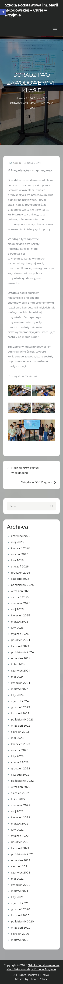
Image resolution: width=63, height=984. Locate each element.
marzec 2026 (19, 554)
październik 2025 (22, 585)
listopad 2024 (20, 646)
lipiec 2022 (18, 799)
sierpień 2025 (20, 597)
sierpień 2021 (20, 866)
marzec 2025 (19, 621)
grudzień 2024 (20, 640)
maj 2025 (17, 609)
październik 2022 (22, 780)
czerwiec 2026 (20, 536)
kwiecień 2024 (20, 682)
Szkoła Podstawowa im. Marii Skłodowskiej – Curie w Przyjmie (31, 10)
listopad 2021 (20, 848)
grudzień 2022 (20, 768)
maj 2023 (17, 738)
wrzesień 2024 (20, 658)
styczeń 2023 (20, 762)
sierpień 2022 (20, 793)
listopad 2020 (20, 915)
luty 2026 (17, 560)
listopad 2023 (20, 713)
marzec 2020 (19, 940)
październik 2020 (22, 921)
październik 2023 (22, 719)
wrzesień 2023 (20, 725)
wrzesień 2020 (20, 927)
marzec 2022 (19, 823)
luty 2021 (17, 897)
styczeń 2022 (20, 835)
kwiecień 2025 (20, 615)
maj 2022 (17, 811)
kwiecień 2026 (20, 548)
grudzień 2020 (20, 909)
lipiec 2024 (18, 664)
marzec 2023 (19, 750)
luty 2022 (17, 829)
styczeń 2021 (20, 903)
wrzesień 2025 (20, 591)
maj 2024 (17, 676)
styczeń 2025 (20, 633)
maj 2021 (17, 878)
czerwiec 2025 (20, 603)
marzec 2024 (19, 689)
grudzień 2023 (20, 707)
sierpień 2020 (20, 933)
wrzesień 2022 (20, 786)
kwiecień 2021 (20, 884)
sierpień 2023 (20, 731)
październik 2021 (22, 854)
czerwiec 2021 (20, 872)
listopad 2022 (20, 774)
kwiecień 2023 (20, 744)
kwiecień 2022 (20, 817)
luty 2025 (17, 627)
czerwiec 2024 (20, 670)
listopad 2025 (20, 578)
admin (17, 163)
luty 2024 (17, 695)
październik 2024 (22, 652)
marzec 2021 (19, 891)
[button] (3, 12)
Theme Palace (38, 979)
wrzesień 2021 (20, 860)
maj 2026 (17, 542)
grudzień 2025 (20, 572)
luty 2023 (17, 756)
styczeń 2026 (20, 566)
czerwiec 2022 (20, 805)
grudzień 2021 (20, 842)
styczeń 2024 (20, 701)
